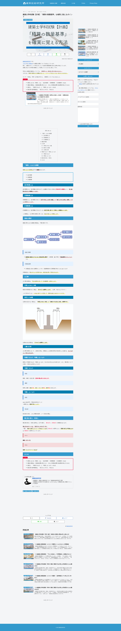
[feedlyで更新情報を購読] (37, 486)
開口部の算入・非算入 (47, 158)
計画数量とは (47, 139)
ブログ (24, 63)
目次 (46, 130)
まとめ (43, 160)
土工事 (43, 143)
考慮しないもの (47, 156)
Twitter (80, 84)
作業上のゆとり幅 (48, 145)
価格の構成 (44, 141)
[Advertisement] (48, 118)
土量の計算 (46, 149)
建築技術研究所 (27, 61)
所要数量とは (47, 137)
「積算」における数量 (47, 133)
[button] (65, 54)
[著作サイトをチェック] (33, 486)
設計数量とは (47, 135)
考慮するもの (47, 154)
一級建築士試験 (36, 491)
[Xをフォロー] (35, 486)
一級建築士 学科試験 (27, 491)
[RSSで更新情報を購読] (39, 486)
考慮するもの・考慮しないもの (49, 151)
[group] (48, 86)
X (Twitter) (29, 63)
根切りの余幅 (47, 147)
